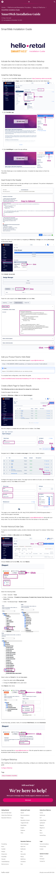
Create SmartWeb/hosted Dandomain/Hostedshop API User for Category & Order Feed (25, 378)
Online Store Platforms (6, 815)
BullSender (23, 849)
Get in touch (28, 800)
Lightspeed (42, 822)
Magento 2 (42, 827)
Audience (23, 830)
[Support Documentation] (2, 1)
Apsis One (23, 846)
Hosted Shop (43, 835)
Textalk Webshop (5, 861)
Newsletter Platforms (6, 817)
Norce (41, 832)
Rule (22, 864)
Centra (41, 812)
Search (22, 812)
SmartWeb (3, 856)
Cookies (41, 849)
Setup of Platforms (39, 7)
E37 (40, 817)
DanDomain (42, 815)
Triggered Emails (24, 822)
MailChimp (23, 859)
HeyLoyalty (23, 854)
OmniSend (23, 861)
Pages (22, 817)
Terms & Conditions (44, 844)
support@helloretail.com (37, 360)
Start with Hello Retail (6, 812)
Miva (41, 830)
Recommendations (25, 815)
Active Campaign (25, 844)
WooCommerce (5, 864)
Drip (21, 851)
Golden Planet (43, 820)
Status (41, 856)
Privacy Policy (43, 846)
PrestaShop (4, 844)
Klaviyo (22, 856)
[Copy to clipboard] (53, 364)
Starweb (3, 859)
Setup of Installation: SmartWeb (9, 775)
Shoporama (4, 854)
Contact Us (42, 861)
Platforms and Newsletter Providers (19, 7)
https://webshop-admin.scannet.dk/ (41, 78)
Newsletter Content (25, 820)
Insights (22, 827)
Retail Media (23, 825)
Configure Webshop (6, 768)
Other (22, 832)
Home (3, 7)
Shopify (3, 851)
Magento (42, 825)
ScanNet (3, 849)
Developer (42, 858)
